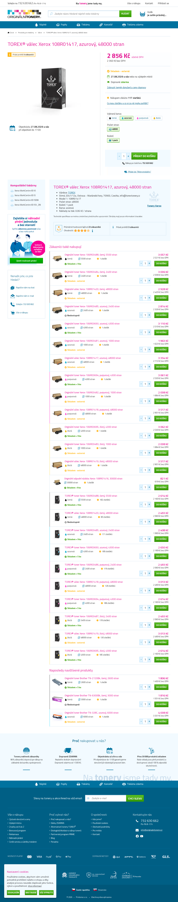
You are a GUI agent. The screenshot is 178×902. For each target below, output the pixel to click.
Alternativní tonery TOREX (63, 826)
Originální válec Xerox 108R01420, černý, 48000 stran (91, 289)
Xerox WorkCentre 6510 (25, 190)
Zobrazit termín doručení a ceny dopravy (126, 87)
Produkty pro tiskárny (26, 32)
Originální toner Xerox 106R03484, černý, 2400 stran (91, 272)
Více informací (35, 886)
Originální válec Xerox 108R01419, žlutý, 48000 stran (91, 461)
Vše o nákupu (22, 312)
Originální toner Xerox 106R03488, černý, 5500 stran (91, 255)
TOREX (71, 192)
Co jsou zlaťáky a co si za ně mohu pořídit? (127, 103)
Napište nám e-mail (25, 295)
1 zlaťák (103, 258)
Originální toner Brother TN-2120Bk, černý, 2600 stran (92, 678)
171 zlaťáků (107, 534)
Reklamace (14, 834)
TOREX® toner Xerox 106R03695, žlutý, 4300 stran (91, 651)
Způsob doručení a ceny (19, 819)
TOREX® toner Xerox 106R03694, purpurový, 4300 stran (93, 599)
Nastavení (31, 892)
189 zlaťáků (107, 551)
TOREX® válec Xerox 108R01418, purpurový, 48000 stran (94, 582)
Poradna (54, 841)
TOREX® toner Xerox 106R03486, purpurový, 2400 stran (93, 564)
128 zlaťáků (110, 585)
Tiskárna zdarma (134, 24)
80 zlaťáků (105, 517)
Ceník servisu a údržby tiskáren (23, 841)
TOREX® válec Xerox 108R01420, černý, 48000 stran (91, 513)
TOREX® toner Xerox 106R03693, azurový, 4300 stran (92, 547)
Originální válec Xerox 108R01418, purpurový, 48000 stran (94, 409)
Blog (53, 838)
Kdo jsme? (97, 819)
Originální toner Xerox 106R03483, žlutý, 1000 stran (91, 444)
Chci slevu (135, 798)
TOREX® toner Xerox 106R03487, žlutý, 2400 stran (91, 616)
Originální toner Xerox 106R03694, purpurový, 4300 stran (93, 375)
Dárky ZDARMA (57, 823)
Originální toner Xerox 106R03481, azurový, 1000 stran (92, 341)
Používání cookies (100, 823)
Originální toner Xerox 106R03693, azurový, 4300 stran (92, 323)
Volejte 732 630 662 (25, 304)
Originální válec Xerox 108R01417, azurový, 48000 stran (93, 358)
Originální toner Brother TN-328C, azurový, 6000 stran (91, 713)
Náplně (42, 24)
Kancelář (108, 24)
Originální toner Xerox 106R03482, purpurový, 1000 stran (93, 392)
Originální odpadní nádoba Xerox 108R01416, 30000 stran (93, 478)
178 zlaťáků (104, 620)
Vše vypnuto (46, 892)
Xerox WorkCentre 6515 (25, 195)
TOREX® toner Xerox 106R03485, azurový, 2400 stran (92, 530)
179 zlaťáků (109, 568)
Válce (40, 32)
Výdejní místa (15, 823)
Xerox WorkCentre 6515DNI (27, 200)
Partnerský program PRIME (63, 834)
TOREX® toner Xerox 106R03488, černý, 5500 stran (91, 496)
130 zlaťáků (105, 637)
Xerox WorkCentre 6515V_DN (28, 204)
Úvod (12, 32)
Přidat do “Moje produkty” (139, 171)
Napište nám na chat (25, 287)
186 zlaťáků (109, 603)
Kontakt (96, 834)
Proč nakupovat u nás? (61, 819)
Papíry (63, 24)
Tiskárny (85, 24)
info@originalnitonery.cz (151, 830)
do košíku (161, 263)
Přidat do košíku (144, 156)
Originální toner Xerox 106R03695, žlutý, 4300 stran (91, 427)
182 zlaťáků (105, 499)
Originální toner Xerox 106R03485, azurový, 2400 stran (92, 306)
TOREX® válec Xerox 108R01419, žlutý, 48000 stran (91, 633)
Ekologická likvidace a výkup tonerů (66, 830)
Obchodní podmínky (101, 826)
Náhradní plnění (16, 838)
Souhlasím (13, 892)
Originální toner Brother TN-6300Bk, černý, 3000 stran (92, 695)
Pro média (97, 830)
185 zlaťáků (104, 654)
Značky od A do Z (16, 826)
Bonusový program (17, 830)
